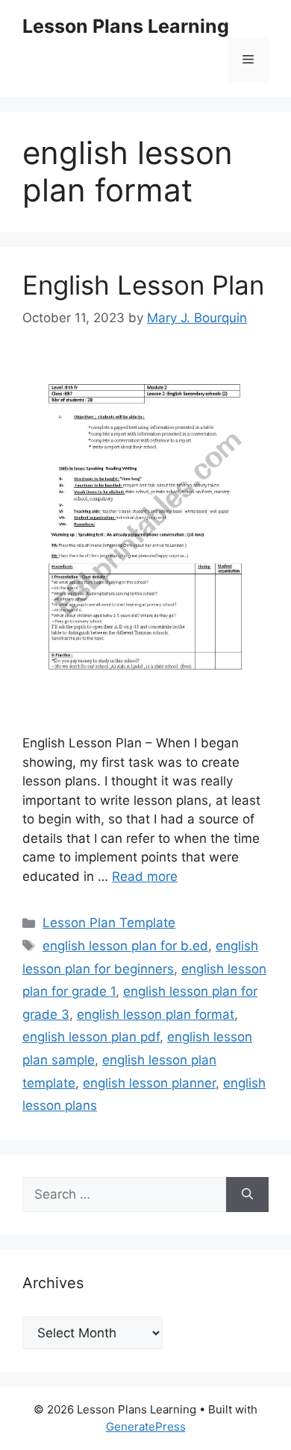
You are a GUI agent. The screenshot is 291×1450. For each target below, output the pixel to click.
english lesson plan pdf (91, 1036)
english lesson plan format (155, 1014)
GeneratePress (146, 1426)
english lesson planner (149, 1083)
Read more (145, 876)
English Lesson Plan (143, 285)
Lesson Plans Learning (125, 26)
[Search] (247, 1195)
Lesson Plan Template (109, 922)
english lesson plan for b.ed (125, 945)
